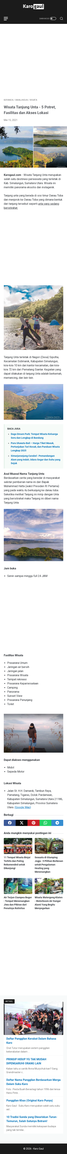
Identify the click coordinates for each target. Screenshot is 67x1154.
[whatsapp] (45, 823)
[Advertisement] (33, 61)
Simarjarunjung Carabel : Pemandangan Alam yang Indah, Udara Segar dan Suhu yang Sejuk (35, 459)
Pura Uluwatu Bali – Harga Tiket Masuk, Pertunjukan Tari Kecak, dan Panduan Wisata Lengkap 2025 (35, 447)
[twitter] (21, 823)
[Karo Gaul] (33, 6)
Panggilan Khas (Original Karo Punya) (29, 1100)
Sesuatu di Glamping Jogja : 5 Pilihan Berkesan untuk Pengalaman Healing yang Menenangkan (49, 864)
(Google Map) (23, 807)
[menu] (8, 18)
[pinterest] (33, 823)
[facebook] (10, 823)
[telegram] (57, 823)
